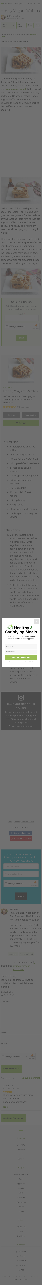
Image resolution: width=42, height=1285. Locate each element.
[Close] (36, 621)
